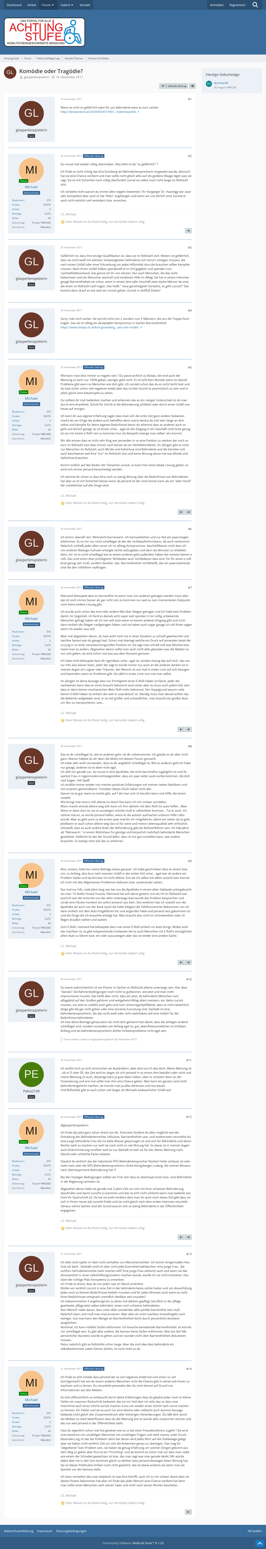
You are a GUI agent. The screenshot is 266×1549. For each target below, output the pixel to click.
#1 (190, 99)
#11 (189, 1060)
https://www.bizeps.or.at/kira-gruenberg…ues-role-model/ (100, 327)
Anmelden (217, 5)
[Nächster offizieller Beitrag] (188, 230)
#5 (190, 367)
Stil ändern (255, 1531)
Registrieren (238, 5)
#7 (190, 587)
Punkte (15, 204)
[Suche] (255, 5)
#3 (190, 247)
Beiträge (16, 213)
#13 (189, 1254)
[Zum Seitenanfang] (259, 1543)
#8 (190, 746)
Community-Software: (133, 1543)
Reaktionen (18, 200)
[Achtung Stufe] (133, 32)
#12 (189, 1117)
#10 (189, 979)
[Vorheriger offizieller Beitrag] (181, 512)
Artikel (15, 209)
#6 (190, 529)
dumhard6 (221, 83)
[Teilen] (192, 86)
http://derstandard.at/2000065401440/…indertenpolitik (98, 112)
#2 (190, 156)
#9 (190, 861)
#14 (189, 1369)
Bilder (15, 218)
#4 (190, 310)
